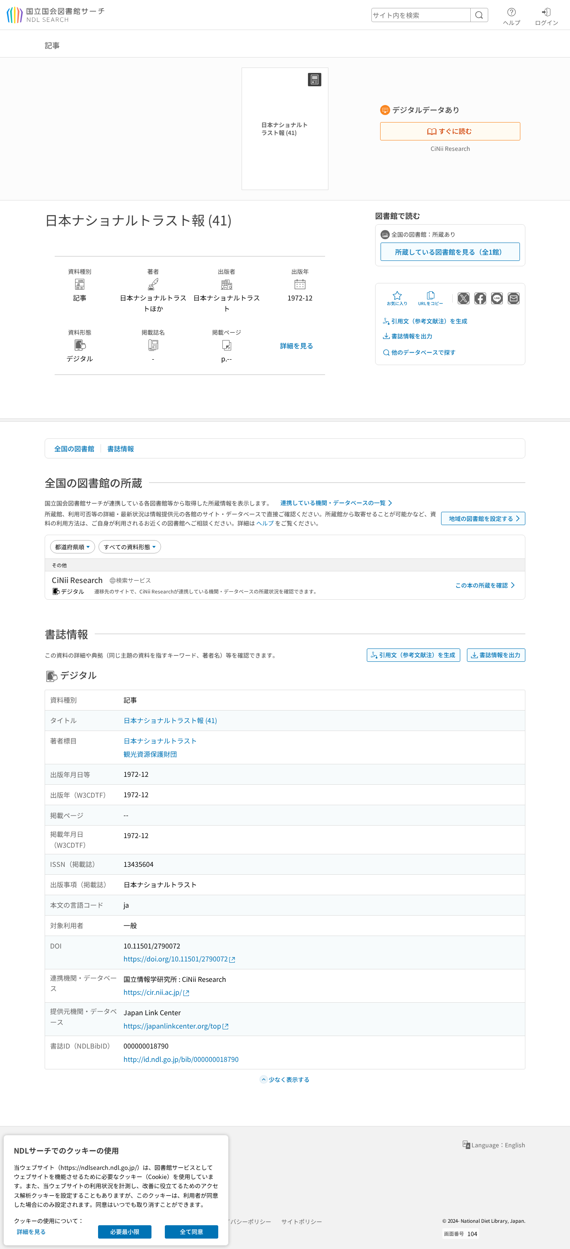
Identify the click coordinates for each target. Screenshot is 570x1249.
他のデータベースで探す (423, 352)
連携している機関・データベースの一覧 (333, 502)
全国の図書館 (74, 448)
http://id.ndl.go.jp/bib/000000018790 (181, 1059)
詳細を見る (296, 345)
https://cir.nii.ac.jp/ (153, 992)
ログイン (546, 22)
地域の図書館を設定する (481, 518)
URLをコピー (430, 303)
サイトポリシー (301, 1221)
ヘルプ (511, 22)
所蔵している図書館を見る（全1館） (450, 252)
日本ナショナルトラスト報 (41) (170, 720)
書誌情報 (120, 448)
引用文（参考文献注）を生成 (429, 321)
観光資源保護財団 (150, 754)
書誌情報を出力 (411, 336)
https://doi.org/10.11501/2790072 (176, 959)
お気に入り (397, 303)
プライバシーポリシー (242, 1221)
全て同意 (191, 1231)
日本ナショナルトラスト (160, 741)
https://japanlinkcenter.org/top (172, 1026)
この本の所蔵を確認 (481, 585)
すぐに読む (455, 131)
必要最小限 (124, 1231)
